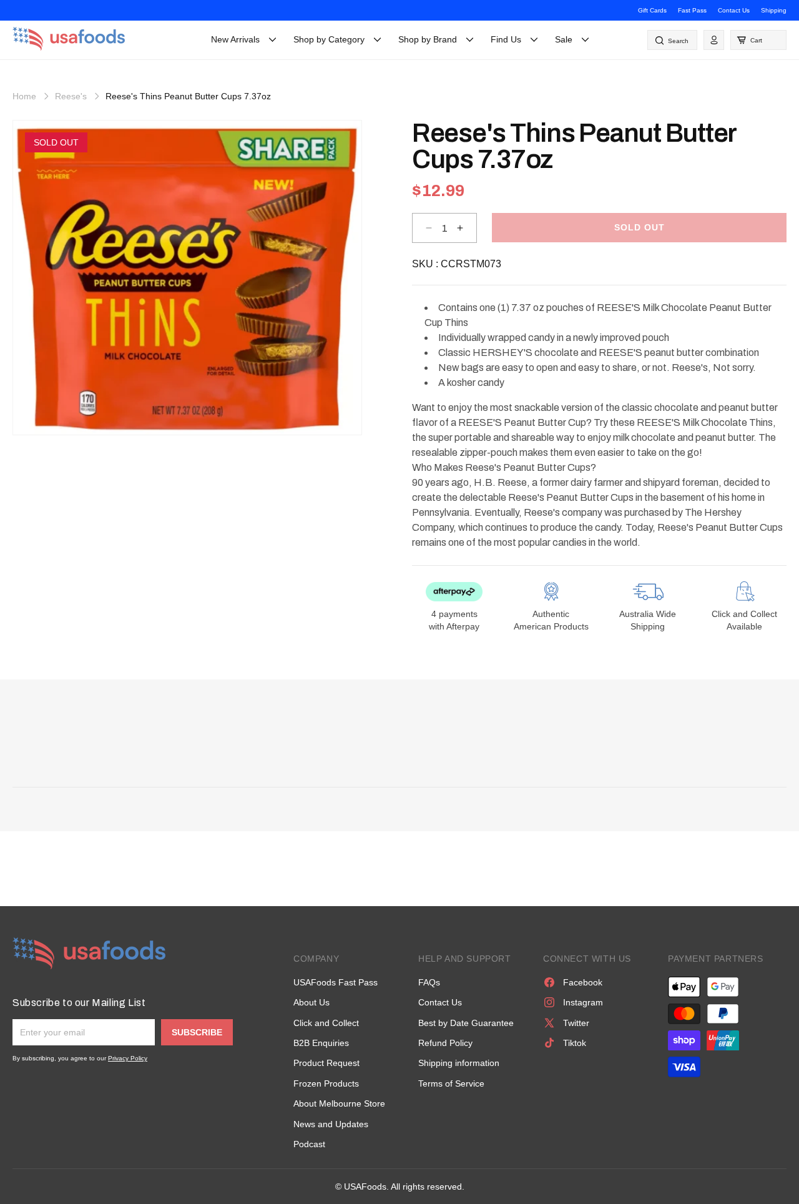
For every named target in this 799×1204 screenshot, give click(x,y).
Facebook (582, 982)
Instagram (583, 1002)
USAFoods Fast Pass (335, 982)
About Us (311, 1002)
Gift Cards (652, 10)
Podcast (309, 1144)
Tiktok (574, 1043)
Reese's (71, 96)
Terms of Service (451, 1083)
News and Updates (330, 1124)
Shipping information (458, 1063)
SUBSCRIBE (197, 1032)
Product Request (326, 1063)
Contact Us (734, 10)
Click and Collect (326, 1023)
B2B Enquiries (321, 1043)
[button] (758, 40)
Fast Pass (692, 10)
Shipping (774, 10)
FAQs (429, 982)
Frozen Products (326, 1083)
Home (24, 96)
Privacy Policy (127, 1058)
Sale (563, 39)
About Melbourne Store (339, 1103)
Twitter (576, 1023)
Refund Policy (445, 1043)
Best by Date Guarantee (466, 1023)
